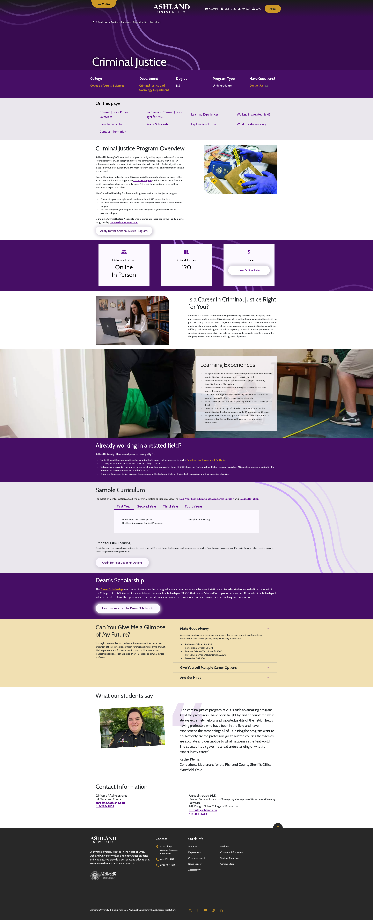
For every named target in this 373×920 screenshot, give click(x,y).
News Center (195, 864)
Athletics (192, 846)
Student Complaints (230, 858)
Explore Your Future (204, 124)
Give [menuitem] (258, 8)
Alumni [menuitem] (213, 8)
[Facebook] (198, 910)
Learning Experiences (205, 114)
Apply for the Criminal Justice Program (124, 231)
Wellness (224, 846)
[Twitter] (190, 910)
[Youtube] (205, 910)
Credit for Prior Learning (113, 543)
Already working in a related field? (139, 445)
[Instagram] (213, 910)
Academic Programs (121, 22)
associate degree (142, 180)
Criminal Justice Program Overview (115, 114)
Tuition (249, 260)
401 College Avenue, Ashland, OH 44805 (169, 850)
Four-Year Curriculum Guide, (195, 499)
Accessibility (194, 869)
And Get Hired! (191, 677)
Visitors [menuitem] (230, 8)
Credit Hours (186, 260)
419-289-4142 (167, 859)
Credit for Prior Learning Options (122, 562)
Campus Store (227, 864)
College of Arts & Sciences (107, 85)
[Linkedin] (221, 910)
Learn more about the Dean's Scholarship (128, 608)
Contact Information (113, 131)
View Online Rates (249, 270)
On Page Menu (336, 915)
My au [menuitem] (246, 8)
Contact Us (256, 85)
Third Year (170, 506)
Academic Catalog (223, 499)
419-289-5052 (105, 806)
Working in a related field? (253, 114)
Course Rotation (249, 499)
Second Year (146, 506)
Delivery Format (124, 260)
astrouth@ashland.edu (203, 810)
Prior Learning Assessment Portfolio (206, 460)
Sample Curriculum (112, 124)
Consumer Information (231, 852)
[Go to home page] (171, 8)
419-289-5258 (198, 813)
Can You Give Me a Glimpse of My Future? (130, 630)
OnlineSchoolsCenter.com (124, 222)
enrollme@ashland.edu (110, 802)
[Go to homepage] (103, 843)
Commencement (196, 858)
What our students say (251, 124)
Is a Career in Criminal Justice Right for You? (163, 114)
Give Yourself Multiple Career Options (208, 667)
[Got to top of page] (278, 827)
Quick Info (196, 839)
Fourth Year (193, 506)
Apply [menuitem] (273, 8)
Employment (194, 852)
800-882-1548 (167, 865)
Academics (102, 22)
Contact (161, 839)
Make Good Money (194, 628)
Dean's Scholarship (157, 124)
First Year (124, 506)
